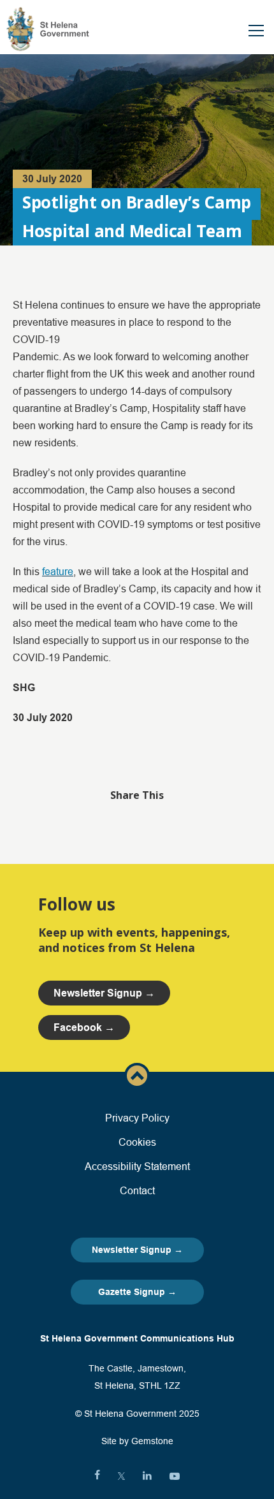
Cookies (137, 1142)
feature (57, 571)
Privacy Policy (137, 1117)
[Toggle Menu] (256, 30)
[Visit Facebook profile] (97, 1476)
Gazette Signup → (137, 1292)
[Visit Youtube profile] (174, 1476)
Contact (137, 1190)
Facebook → (84, 1027)
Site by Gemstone (137, 1441)
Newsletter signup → (104, 993)
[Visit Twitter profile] (121, 1476)
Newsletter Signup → (137, 1250)
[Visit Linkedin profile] (147, 1476)
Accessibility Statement (137, 1166)
